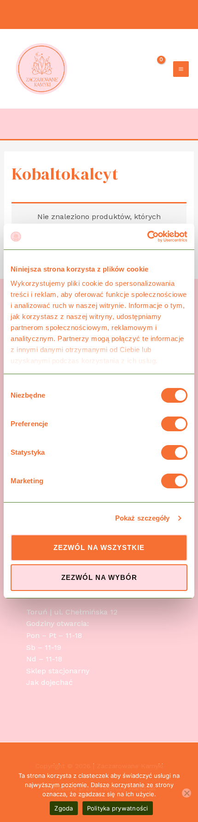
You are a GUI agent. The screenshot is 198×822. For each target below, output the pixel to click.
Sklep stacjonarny (57, 670)
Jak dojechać (49, 682)
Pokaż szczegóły (142, 518)
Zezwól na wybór (99, 577)
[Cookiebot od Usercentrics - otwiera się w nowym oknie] (147, 237)
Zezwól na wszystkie (99, 547)
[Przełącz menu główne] (181, 69)
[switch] (174, 424)
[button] (183, 124)
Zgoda (63, 808)
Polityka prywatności (117, 808)
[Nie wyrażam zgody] (186, 793)
